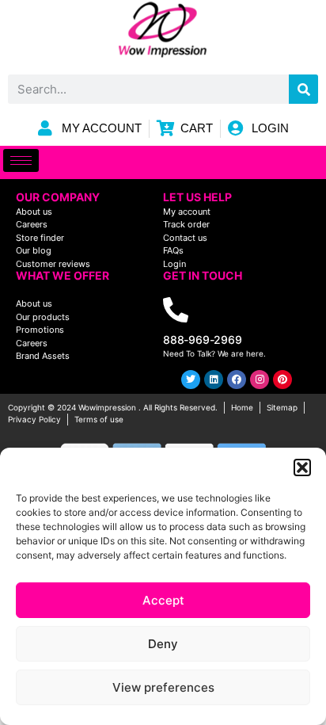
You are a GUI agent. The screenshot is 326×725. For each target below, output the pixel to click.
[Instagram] (259, 379)
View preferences (163, 687)
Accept (163, 600)
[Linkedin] (213, 379)
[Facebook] (236, 379)
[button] (302, 467)
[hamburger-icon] (21, 160)
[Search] (303, 89)
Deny (163, 643)
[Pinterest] (282, 379)
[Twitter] (190, 379)
